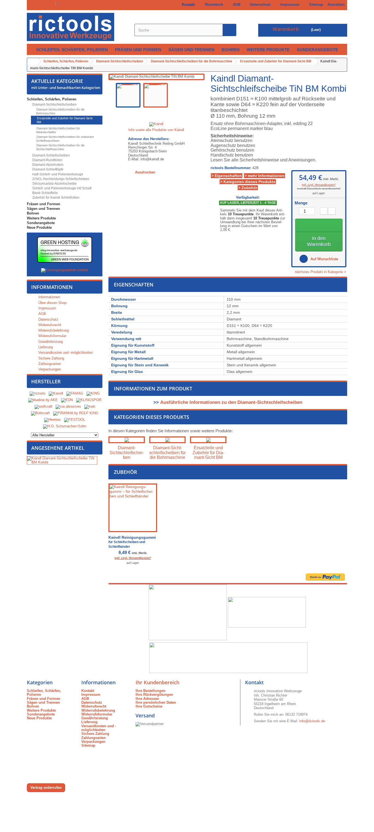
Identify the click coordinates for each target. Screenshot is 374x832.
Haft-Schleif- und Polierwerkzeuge (57, 174)
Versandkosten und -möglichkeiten (65, 352)
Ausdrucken (145, 172)
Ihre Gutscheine (149, 706)
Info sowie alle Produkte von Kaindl (156, 130)
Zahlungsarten (49, 364)
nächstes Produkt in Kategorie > (321, 272)
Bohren (230, 49)
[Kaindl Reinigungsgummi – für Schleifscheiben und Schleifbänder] (132, 507)
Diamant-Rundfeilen (46, 160)
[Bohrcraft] (40, 413)
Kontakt (187, 4)
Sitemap (315, 4)
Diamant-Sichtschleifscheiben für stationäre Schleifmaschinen (65, 138)
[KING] (93, 394)
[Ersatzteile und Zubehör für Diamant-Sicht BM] (208, 439)
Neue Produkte (39, 227)
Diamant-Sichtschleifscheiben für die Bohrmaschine (60, 111)
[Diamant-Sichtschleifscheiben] (126, 439)
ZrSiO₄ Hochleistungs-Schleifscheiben (60, 179)
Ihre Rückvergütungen (154, 694)
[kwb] (89, 407)
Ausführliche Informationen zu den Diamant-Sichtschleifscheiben (231, 402)
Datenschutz (259, 4)
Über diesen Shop (52, 303)
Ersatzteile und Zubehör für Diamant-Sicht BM (64, 120)
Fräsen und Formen (138, 49)
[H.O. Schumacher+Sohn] (64, 426)
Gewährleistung (50, 342)
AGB (235, 4)
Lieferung (45, 347)
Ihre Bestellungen (150, 691)
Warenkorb (213, 4)
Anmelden (336, 4)
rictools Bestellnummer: (231, 168)
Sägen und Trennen (191, 49)
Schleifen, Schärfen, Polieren (72, 49)
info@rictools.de (312, 721)
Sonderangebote (317, 49)
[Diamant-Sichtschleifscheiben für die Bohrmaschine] (167, 439)
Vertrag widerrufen (46, 787)
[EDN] (67, 400)
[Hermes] (52, 420)
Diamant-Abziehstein (47, 165)
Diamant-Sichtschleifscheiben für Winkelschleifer (58, 130)
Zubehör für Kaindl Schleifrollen (55, 197)
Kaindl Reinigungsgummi (132, 542)
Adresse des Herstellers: (148, 139)
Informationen (52, 287)
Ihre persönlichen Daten (156, 702)
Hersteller (46, 381)
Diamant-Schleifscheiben (50, 155)
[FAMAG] (75, 394)
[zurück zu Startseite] (32, 61)
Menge (301, 203)
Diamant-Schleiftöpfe (47, 169)
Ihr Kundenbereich (157, 682)
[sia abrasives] (68, 407)
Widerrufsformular (51, 336)
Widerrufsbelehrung (53, 330)
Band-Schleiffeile (44, 193)
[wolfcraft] (43, 407)
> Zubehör (247, 187)
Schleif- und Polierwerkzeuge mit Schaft (61, 188)
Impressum (289, 4)
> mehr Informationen (264, 175)
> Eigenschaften (226, 175)
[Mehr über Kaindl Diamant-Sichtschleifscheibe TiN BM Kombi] (62, 460)
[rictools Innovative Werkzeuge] (77, 27)
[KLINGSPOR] (88, 400)
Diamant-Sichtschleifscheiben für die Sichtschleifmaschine (60, 147)
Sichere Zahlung (50, 358)
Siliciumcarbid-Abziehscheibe (54, 183)
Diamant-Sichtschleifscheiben (54, 104)
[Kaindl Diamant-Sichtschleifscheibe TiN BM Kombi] (128, 95)
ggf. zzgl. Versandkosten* (319, 184)
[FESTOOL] (74, 420)
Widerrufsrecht (49, 325)
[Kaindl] (56, 394)
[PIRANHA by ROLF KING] (75, 413)
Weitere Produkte (268, 49)
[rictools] (37, 394)
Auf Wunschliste (323, 259)
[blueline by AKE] (43, 400)
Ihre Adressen (147, 699)
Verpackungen (49, 369)
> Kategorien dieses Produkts (247, 181)
